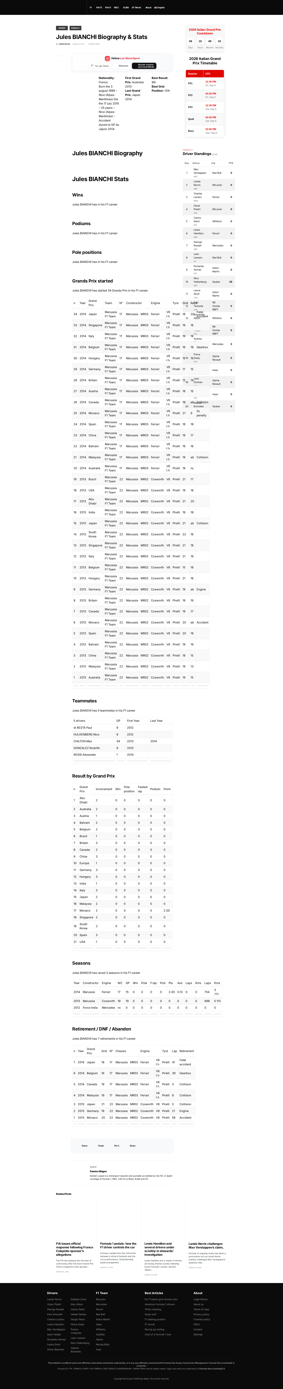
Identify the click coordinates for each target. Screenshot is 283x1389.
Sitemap (198, 1334)
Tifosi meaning (153, 1309)
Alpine (99, 1339)
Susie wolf (150, 1314)
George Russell (55, 1309)
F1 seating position (155, 1319)
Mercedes (101, 1304)
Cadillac (100, 1334)
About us (198, 1304)
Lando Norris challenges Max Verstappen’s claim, (206, 1245)
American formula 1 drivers (160, 1304)
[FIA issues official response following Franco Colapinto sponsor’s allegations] (75, 1219)
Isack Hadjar (54, 1334)
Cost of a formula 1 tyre (158, 1334)
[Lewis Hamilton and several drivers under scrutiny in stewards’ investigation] (163, 1219)
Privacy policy (201, 1314)
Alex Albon (77, 1304)
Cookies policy (202, 1319)
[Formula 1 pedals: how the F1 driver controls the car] (119, 1219)
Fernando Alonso (56, 1339)
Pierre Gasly (77, 1324)
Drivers (62, 28)
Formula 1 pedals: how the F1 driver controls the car (118, 1245)
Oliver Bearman (55, 1349)
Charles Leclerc (55, 1319)
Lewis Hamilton (55, 1324)
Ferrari (99, 1309)
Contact (198, 1329)
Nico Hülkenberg (80, 1342)
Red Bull (100, 1314)
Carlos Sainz (78, 1309)
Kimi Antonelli (54, 1314)
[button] (226, 7)
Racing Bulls (102, 1344)
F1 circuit (150, 1324)
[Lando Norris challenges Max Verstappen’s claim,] (208, 1219)
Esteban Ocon (78, 1299)
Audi (98, 1349)
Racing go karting (154, 1329)
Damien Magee (98, 1171)
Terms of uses (201, 1309)
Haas (99, 1324)
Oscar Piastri (54, 1304)
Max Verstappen (56, 1329)
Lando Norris (54, 1299)
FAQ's (197, 1324)
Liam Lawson (78, 1337)
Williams (100, 1329)
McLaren (101, 1299)
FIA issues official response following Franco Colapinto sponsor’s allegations (74, 1249)
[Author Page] (78, 1173)
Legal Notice (201, 1299)
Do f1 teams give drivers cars (161, 1299)
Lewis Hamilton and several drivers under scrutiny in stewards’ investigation (159, 1249)
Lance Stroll (53, 1344)
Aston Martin (103, 1319)
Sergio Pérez (78, 1319)
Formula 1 (75, 28)
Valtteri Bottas (78, 1314)
